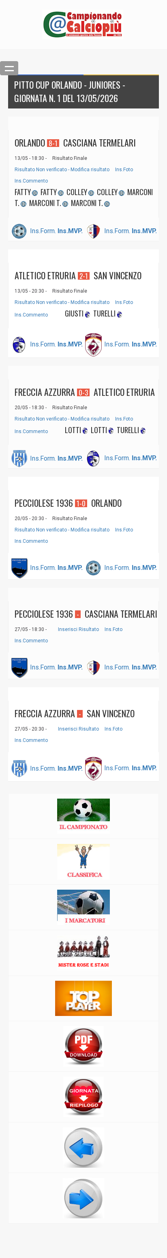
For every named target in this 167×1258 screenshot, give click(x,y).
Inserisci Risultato (78, 629)
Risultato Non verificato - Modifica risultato (62, 169)
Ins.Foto (124, 169)
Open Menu (9, 68)
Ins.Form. (43, 231)
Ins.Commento (31, 181)
